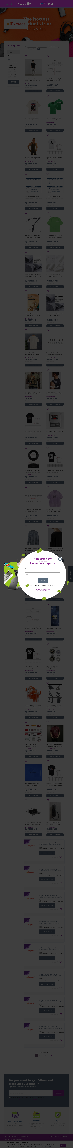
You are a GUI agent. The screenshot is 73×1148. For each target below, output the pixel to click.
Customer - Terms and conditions (43, 589)
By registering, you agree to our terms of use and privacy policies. (43, 586)
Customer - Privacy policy (42, 590)
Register (42, 580)
